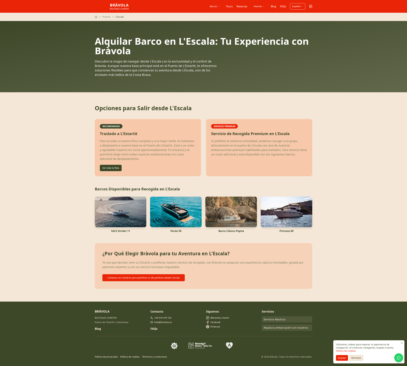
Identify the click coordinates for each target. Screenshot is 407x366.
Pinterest (215, 326)
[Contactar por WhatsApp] (398, 357)
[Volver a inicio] (96, 17)
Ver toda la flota (110, 167)
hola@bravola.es (163, 322)
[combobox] (297, 6)
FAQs (283, 6)
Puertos (258, 6)
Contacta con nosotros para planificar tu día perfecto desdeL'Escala (143, 277)
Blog (273, 6)
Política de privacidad (106, 356)
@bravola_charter (219, 317)
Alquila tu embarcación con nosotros (286, 327)
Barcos (213, 6)
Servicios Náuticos (275, 319)
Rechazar (356, 357)
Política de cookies (130, 356)
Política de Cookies (346, 350)
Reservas (242, 6)
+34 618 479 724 (162, 317)
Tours (229, 6)
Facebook (215, 322)
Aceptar (342, 357)
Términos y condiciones (154, 356)
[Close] (401, 343)
